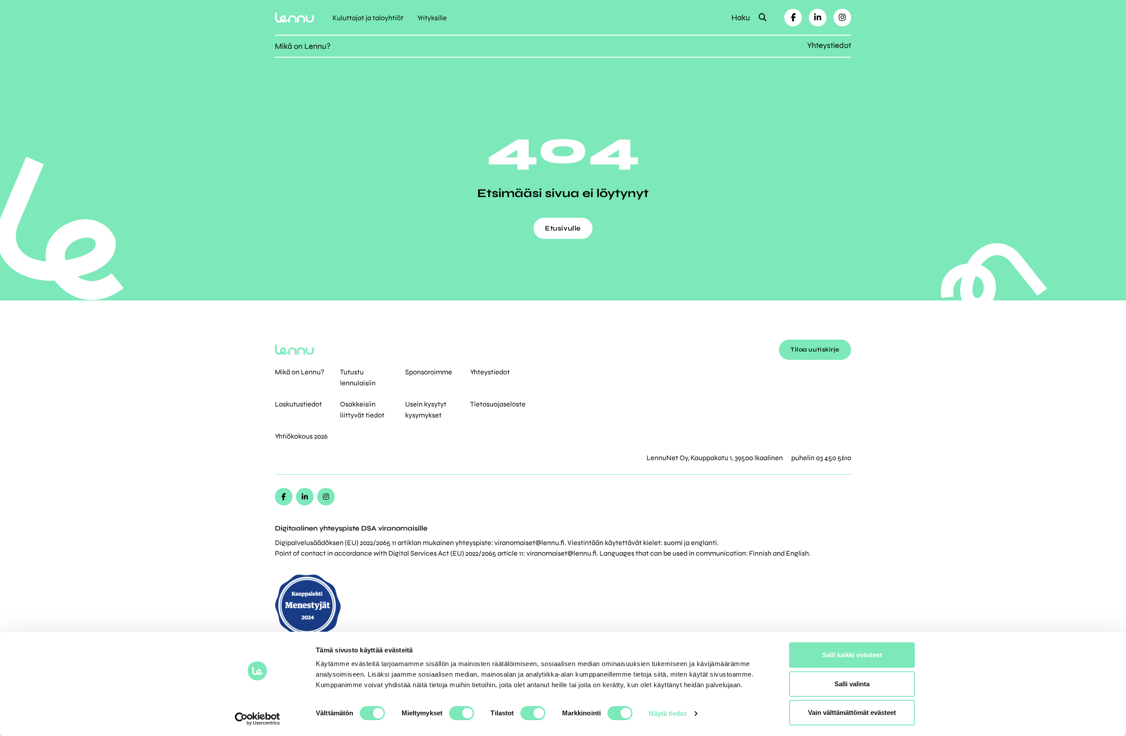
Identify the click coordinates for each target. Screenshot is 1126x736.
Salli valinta (852, 684)
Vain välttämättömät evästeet (852, 712)
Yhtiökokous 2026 (301, 436)
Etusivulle (563, 228)
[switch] (461, 713)
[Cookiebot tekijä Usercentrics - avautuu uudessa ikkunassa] (257, 718)
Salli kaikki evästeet (852, 655)
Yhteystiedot (829, 45)
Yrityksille (432, 18)
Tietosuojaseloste (498, 404)
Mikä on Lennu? (302, 46)
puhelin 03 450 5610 (821, 458)
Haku (741, 17)
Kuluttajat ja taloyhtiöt (368, 18)
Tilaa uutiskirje (815, 349)
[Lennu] (294, 17)
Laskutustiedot (298, 404)
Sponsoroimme (428, 372)
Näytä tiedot (667, 713)
